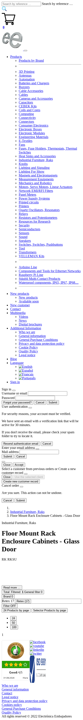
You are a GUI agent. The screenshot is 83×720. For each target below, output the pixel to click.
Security (24, 225)
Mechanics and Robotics (35, 183)
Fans (22, 144)
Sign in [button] (15, 382)
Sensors (24, 233)
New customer (20, 305)
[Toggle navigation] (25, 50)
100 (14, 627)
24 (13, 618)
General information (32, 336)
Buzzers (24, 87)
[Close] (14, 390)
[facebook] (38, 642)
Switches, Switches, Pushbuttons (41, 244)
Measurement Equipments (36, 179)
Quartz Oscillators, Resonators (39, 210)
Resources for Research (34, 221)
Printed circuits (29, 202)
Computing (26, 114)
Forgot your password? (17, 402)
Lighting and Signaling (34, 167)
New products (28, 297)
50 (13, 622)
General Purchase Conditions (38, 340)
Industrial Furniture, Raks (36, 160)
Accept (19, 464)
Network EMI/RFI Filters (36, 191)
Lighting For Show (31, 171)
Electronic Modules (32, 133)
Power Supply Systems (34, 198)
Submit (53, 402)
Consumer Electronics (33, 125)
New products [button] (19, 293)
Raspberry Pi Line (31, 275)
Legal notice (27, 355)
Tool (22, 248)
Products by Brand (31, 60)
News (23, 320)
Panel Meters (27, 194)
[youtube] (37, 646)
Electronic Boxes (30, 129)
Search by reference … (57, 4)
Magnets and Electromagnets (38, 175)
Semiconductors (29, 229)
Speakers (25, 240)
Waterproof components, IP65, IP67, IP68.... (49, 282)
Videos (23, 316)
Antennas (25, 75)
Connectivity (27, 118)
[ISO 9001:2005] (38, 681)
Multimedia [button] (18, 313)
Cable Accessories (31, 91)
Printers (24, 206)
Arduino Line (28, 267)
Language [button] (17, 363)
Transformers (27, 252)
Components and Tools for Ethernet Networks (50, 271)
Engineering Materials (33, 137)
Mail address (10, 452)
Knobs (23, 164)
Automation (27, 79)
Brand (8, 596)
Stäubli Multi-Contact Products (39, 278)
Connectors (26, 121)
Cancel (40, 402)
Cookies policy (12, 705)
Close (6, 464)
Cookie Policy (28, 347)
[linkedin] (37, 649)
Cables (23, 94)
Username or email (14, 393)
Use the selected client (29, 477)
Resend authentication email (20, 443)
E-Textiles (25, 141)
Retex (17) (23, 601)
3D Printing (26, 71)
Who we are (27, 332)
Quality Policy (28, 351)
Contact (15, 309)
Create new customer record (20, 481)
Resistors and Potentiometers (38, 217)
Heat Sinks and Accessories (37, 156)
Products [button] (16, 56)
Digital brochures (30, 324)
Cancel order (10, 485)
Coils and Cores (29, 110)
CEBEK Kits (28, 106)
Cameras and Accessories (36, 98)
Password (8, 398)
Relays (23, 214)
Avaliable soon (29, 301)
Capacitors (26, 102)
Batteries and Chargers (34, 83)
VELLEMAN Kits (31, 256)
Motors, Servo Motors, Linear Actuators (45, 187)
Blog (13, 359)
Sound (23, 237)
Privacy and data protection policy (41, 343)
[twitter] (36, 653)
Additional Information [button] (25, 328)
